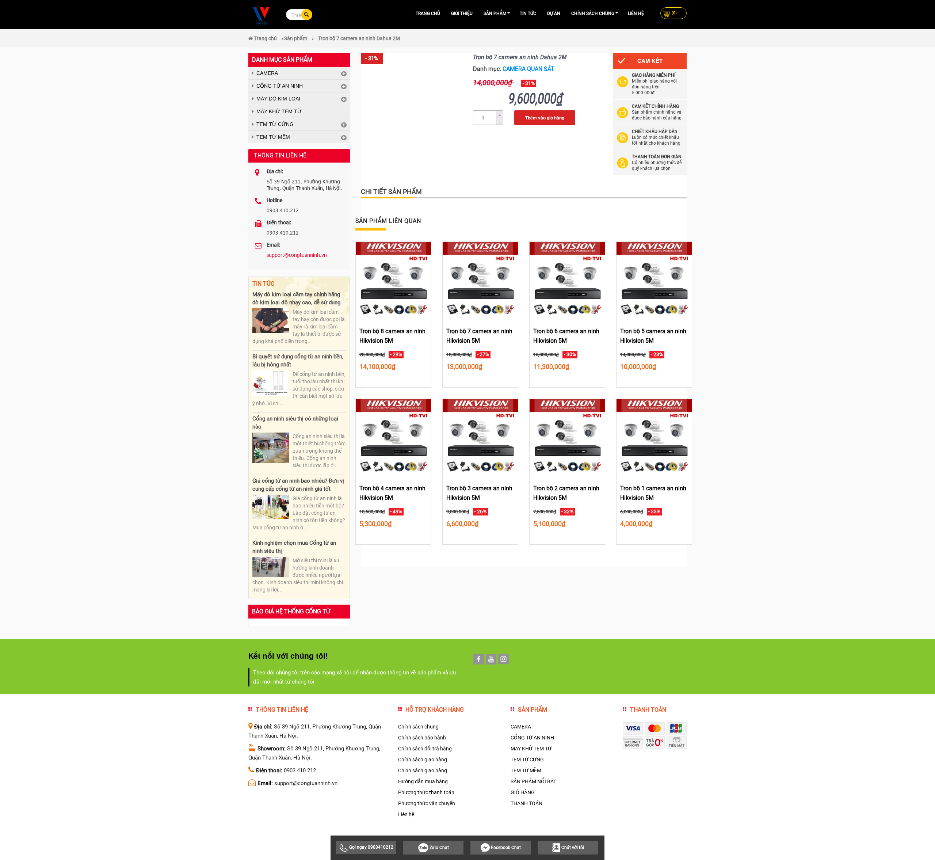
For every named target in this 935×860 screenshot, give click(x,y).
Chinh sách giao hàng (422, 770)
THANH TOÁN (526, 803)
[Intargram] (503, 659)
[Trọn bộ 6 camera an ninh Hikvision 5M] (567, 279)
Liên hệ (636, 13)
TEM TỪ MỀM (273, 137)
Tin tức (528, 13)
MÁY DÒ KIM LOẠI (278, 99)
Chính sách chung (592, 13)
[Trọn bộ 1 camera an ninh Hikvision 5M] (654, 436)
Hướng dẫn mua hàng (423, 781)
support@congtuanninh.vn (297, 254)
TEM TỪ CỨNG (275, 124)
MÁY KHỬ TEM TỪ (279, 111)
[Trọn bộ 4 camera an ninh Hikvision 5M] (393, 436)
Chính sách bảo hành (422, 738)
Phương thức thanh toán (426, 792)
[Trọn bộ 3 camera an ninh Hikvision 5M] (480, 436)
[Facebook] (478, 659)
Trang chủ (428, 13)
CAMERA (267, 73)
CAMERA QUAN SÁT (528, 68)
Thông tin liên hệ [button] (282, 709)
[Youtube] (491, 659)
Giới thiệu (462, 13)
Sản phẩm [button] (532, 709)
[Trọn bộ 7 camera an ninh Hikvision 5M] (480, 279)
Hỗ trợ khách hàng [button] (434, 709)
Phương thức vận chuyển (426, 803)
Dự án (553, 13)
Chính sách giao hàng (422, 759)
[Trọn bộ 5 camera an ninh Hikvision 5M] (654, 279)
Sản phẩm (495, 13)
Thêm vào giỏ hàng (544, 117)
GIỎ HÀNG (523, 792)
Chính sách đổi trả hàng (425, 748)
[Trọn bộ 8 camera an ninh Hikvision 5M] (393, 279)
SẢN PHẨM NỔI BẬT (533, 781)
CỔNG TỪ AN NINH (279, 86)
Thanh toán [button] (648, 709)
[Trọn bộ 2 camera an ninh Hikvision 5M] (567, 436)
